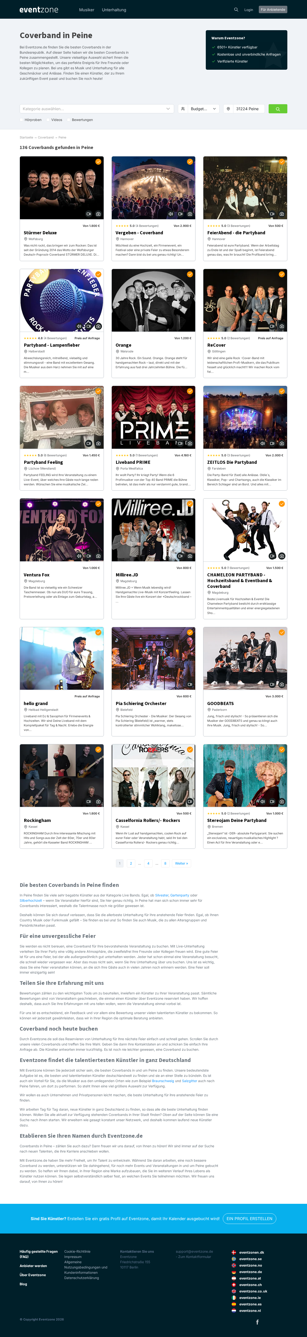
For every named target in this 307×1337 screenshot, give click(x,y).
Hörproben (33, 120)
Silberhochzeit (31, 900)
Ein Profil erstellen (249, 1218)
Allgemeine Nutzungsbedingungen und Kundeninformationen (85, 1267)
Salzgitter (189, 1081)
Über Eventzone (33, 1275)
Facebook (257, 1322)
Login (248, 10)
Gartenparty (179, 895)
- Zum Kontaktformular (193, 1257)
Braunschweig (163, 1081)
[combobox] (249, 108)
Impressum (73, 1257)
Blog (23, 1284)
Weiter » (181, 863)
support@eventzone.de (194, 1251)
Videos (56, 120)
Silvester (161, 895)
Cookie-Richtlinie (77, 1251)
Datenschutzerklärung (81, 1278)
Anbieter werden (33, 1266)
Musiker (86, 9)
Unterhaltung (114, 9)
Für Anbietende (273, 9)
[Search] (236, 9)
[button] (97, 108)
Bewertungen (82, 120)
